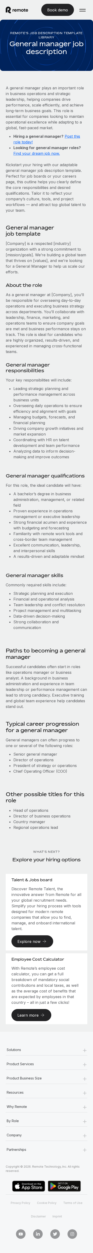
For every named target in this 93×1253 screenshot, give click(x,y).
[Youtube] (21, 1234)
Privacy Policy (20, 1203)
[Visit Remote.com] (21, 10)
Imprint (57, 1216)
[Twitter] (55, 1234)
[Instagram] (72, 1234)
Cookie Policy (47, 1203)
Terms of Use (73, 1203)
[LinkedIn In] (38, 1234)
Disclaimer (38, 1216)
